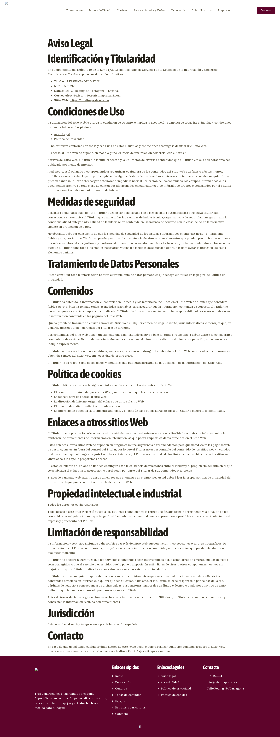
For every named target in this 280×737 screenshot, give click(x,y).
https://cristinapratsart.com (89, 100)
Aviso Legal (62, 134)
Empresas (224, 10)
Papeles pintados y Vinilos (149, 10)
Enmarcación (74, 10)
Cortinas (122, 10)
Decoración (178, 10)
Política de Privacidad (69, 139)
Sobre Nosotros (201, 10)
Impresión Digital (99, 10)
